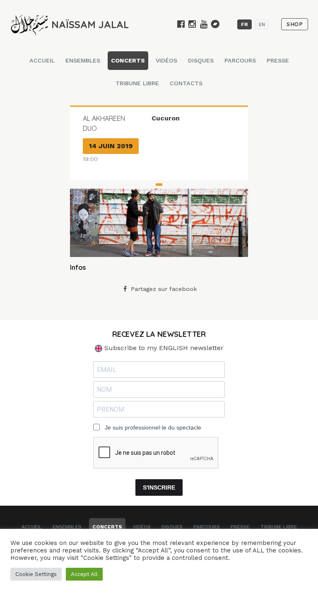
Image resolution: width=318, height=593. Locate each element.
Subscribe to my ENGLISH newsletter (163, 348)
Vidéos (166, 60)
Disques (201, 60)
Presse (278, 60)
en (262, 24)
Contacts (186, 83)
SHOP (295, 24)
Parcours (240, 60)
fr (244, 24)
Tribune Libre (137, 83)
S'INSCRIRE (159, 487)
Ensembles (82, 60)
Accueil (42, 60)
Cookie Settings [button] (36, 574)
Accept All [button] (84, 574)
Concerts (128, 60)
